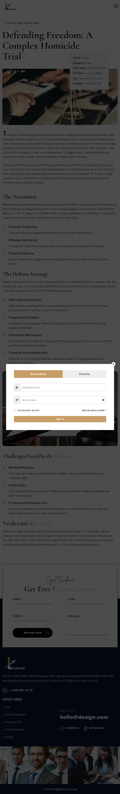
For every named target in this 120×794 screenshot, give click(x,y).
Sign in (60, 419)
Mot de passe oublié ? (94, 410)
